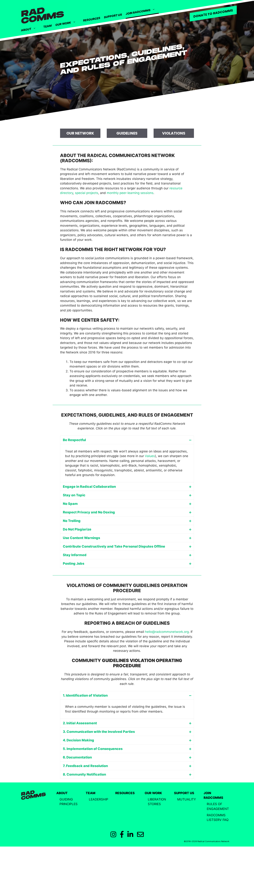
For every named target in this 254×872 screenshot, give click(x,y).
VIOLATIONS (173, 133)
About (26, 29)
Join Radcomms (138, 12)
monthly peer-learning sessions (130, 193)
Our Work (63, 24)
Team (47, 26)
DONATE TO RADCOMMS (213, 13)
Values (150, 456)
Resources (91, 19)
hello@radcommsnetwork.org (167, 632)
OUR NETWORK (80, 133)
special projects (86, 193)
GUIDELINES (127, 133)
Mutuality (186, 799)
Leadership (98, 799)
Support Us (113, 16)
